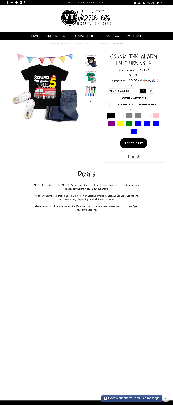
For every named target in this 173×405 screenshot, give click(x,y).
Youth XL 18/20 (147, 104)
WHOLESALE (134, 35)
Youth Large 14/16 (122, 104)
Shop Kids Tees (55, 35)
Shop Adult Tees (85, 35)
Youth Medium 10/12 (134, 97)
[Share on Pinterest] (138, 157)
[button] (133, 80)
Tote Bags (113, 35)
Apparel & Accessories (70, 43)
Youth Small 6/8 (119, 90)
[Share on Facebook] (128, 157)
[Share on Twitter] (132, 157)
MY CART (154, 2)
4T (142, 90)
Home (35, 35)
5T (151, 90)
